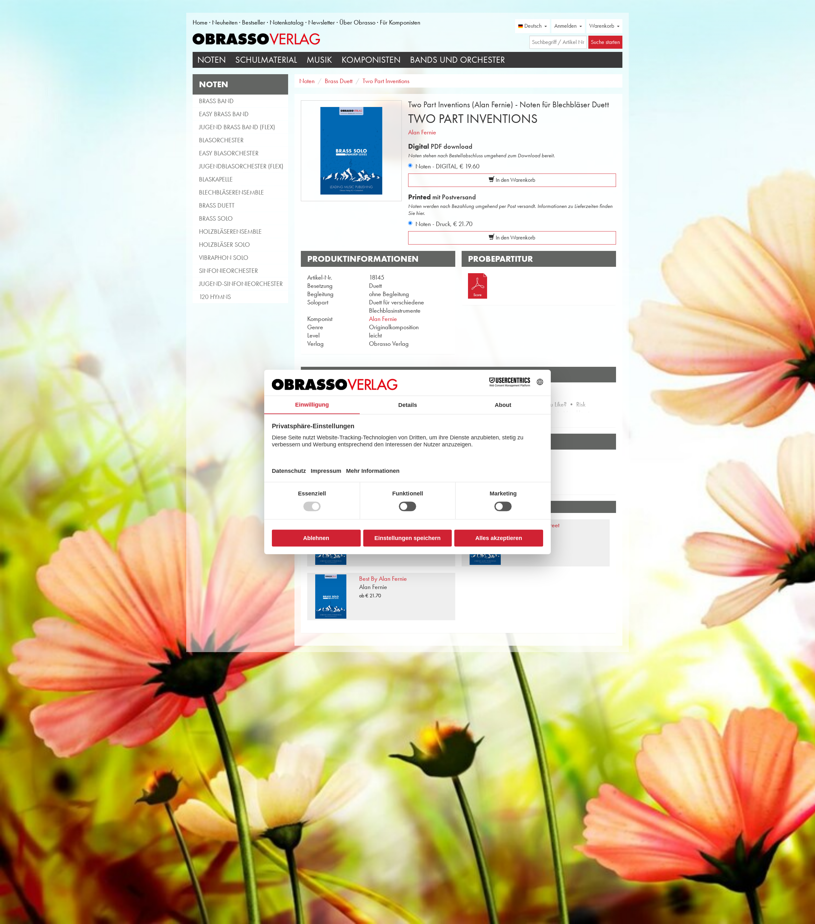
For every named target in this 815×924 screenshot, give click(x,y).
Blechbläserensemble (231, 192)
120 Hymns (215, 297)
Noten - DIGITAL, (447, 166)
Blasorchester (221, 140)
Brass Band (216, 101)
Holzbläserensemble (230, 231)
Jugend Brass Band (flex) (237, 127)
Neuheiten (224, 22)
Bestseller (253, 22)
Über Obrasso (357, 22)
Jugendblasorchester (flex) (241, 166)
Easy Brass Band (224, 114)
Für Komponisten (400, 22)
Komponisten (371, 59)
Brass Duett (217, 205)
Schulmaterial (266, 59)
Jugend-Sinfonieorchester (241, 284)
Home (200, 22)
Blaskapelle (216, 179)
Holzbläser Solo (224, 244)
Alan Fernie (422, 132)
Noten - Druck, (443, 224)
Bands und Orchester (457, 59)
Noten (211, 59)
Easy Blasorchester (229, 153)
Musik (319, 59)
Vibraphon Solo (223, 257)
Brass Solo (216, 218)
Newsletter (321, 22)
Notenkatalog (287, 22)
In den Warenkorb (514, 179)
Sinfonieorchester (228, 270)
